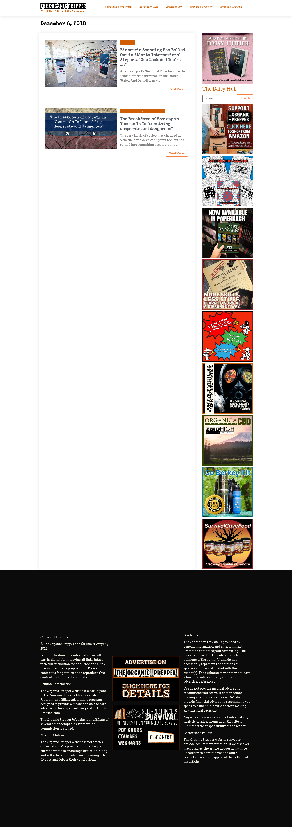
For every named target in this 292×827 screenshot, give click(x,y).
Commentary (174, 7)
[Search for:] (219, 98)
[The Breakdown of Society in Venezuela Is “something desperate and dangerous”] (81, 128)
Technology (127, 42)
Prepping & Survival (118, 7)
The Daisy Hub (219, 89)
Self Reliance (149, 7)
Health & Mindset (201, 7)
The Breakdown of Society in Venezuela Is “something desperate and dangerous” (149, 124)
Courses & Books (231, 7)
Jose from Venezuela (132, 111)
